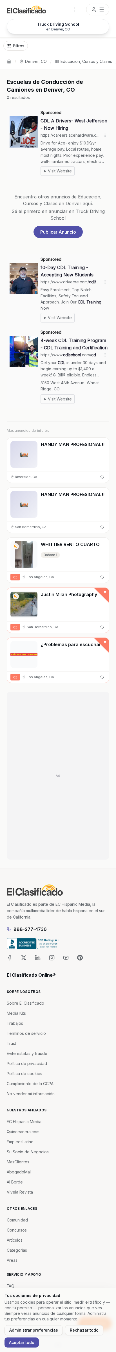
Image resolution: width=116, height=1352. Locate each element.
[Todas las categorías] (75, 9)
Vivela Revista (20, 1192)
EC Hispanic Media (24, 1121)
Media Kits (16, 1013)
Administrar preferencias (33, 1330)
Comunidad (17, 1220)
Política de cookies (24, 1073)
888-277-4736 (30, 929)
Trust (11, 1043)
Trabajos (15, 1023)
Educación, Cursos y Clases (86, 61)
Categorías (17, 1250)
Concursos (17, 1230)
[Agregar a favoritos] (102, 477)
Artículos (15, 1240)
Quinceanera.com (23, 1131)
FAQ (10, 1286)
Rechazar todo (84, 1330)
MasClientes (18, 1161)
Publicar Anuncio (58, 232)
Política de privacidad (27, 1063)
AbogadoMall (19, 1172)
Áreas (12, 1260)
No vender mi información (31, 1093)
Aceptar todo (21, 1342)
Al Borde (15, 1182)
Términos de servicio (26, 1033)
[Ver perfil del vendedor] (16, 546)
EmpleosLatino (20, 1141)
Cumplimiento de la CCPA (30, 1083)
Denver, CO (36, 61)
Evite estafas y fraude (27, 1053)
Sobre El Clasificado (25, 1003)
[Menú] (97, 9)
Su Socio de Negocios (28, 1151)
